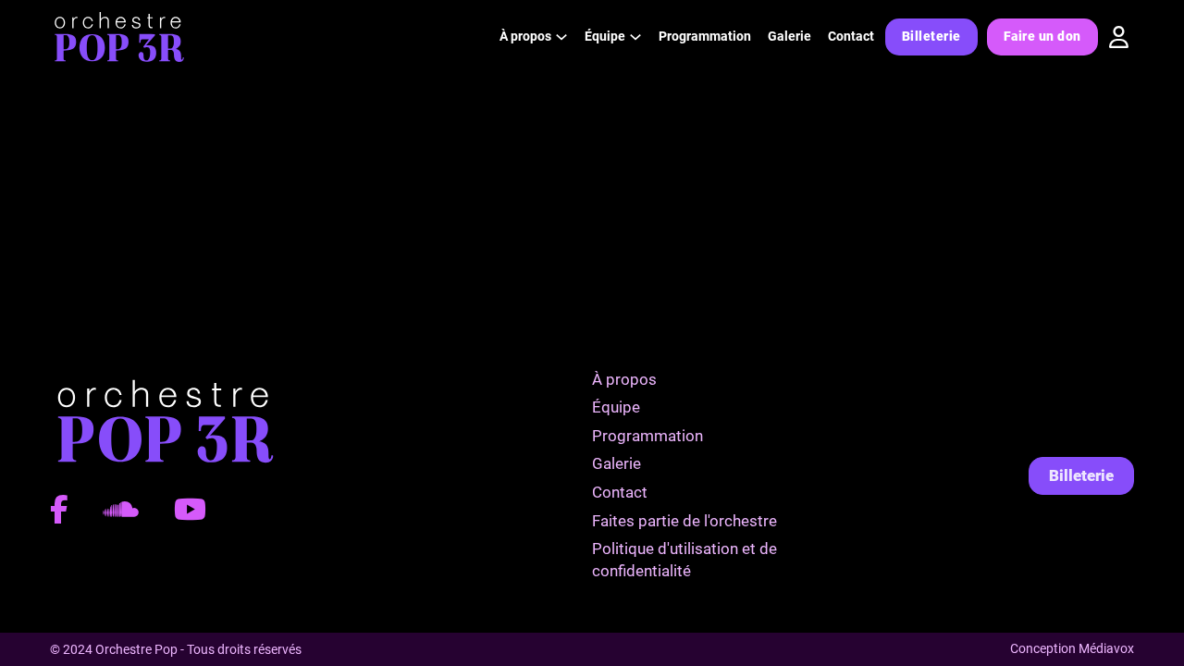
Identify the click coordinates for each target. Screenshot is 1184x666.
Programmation (705, 36)
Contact (851, 36)
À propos (624, 379)
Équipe (616, 407)
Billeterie (931, 36)
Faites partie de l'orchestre (684, 521)
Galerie (789, 36)
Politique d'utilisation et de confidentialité (684, 559)
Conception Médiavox (1072, 648)
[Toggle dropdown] (561, 37)
